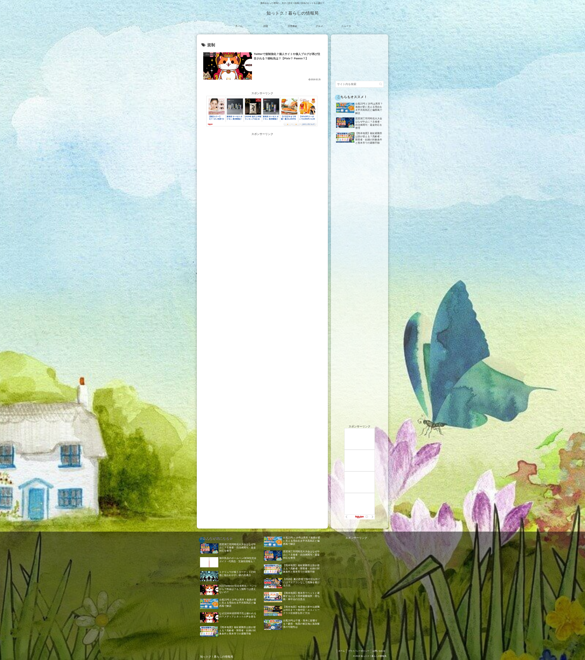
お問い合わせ (378, 651)
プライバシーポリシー (358, 651)
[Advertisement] (262, 158)
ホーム (341, 651)
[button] (380, 84)
